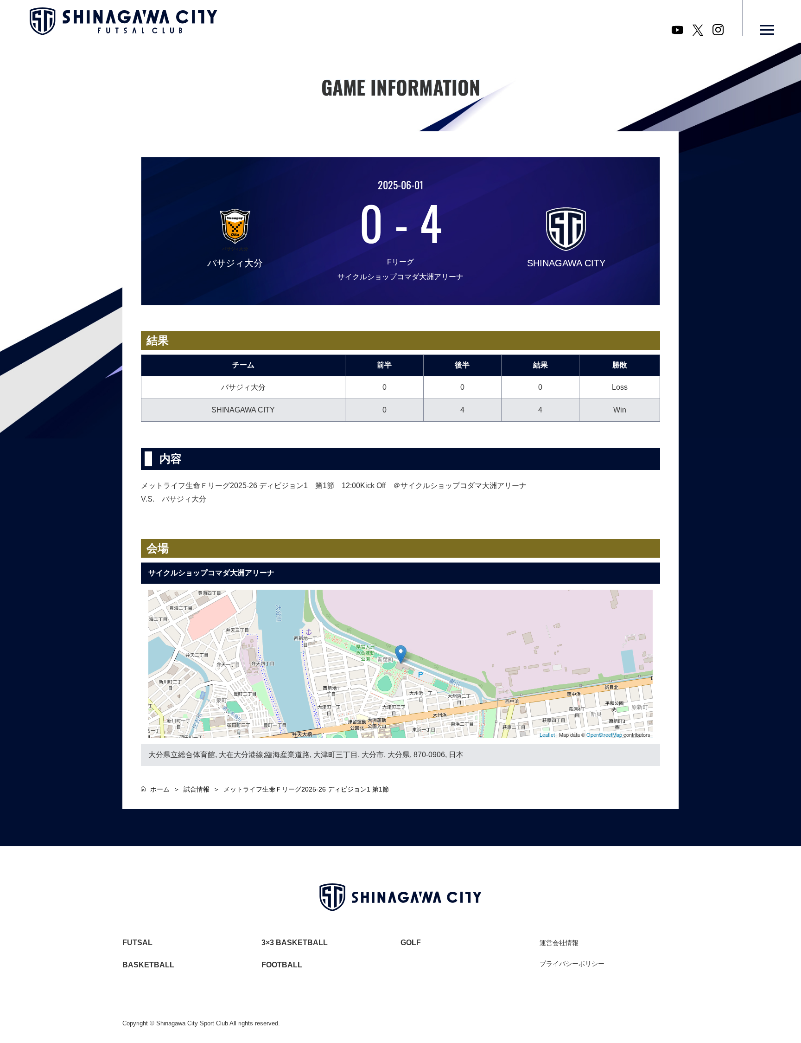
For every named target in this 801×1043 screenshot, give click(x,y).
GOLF (410, 942)
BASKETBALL (148, 965)
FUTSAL (137, 942)
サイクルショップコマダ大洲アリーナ (211, 573)
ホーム (160, 789)
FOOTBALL (281, 965)
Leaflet (547, 734)
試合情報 (197, 789)
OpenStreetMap (604, 734)
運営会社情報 (559, 942)
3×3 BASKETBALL (294, 942)
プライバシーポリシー (572, 963)
